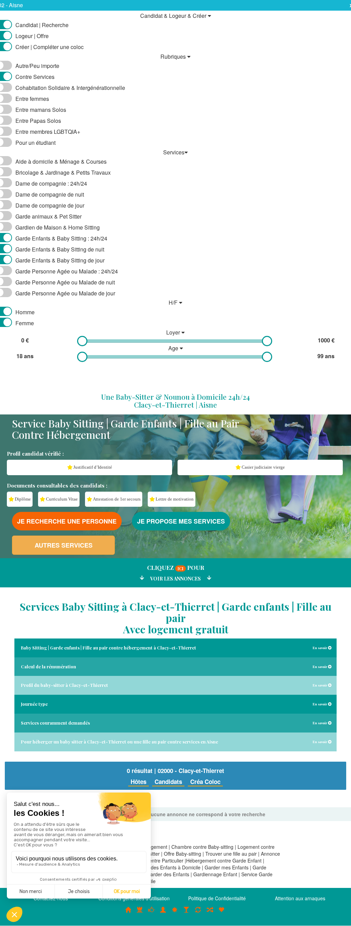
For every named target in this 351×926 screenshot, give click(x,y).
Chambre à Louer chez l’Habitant (151, 913)
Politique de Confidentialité (217, 898)
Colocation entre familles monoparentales (221, 913)
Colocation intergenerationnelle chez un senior (209, 913)
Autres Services (64, 545)
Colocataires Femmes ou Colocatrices (163, 913)
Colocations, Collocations (128, 913)
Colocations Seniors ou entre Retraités (174, 913)
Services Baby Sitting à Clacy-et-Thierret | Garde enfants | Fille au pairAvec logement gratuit (175, 618)
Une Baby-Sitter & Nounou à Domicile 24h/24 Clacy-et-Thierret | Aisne (175, 400)
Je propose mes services (181, 521)
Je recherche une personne (67, 521)
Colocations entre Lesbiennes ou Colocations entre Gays (186, 913)
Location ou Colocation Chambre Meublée (139, 913)
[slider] (82, 341)
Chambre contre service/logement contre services (198, 913)
